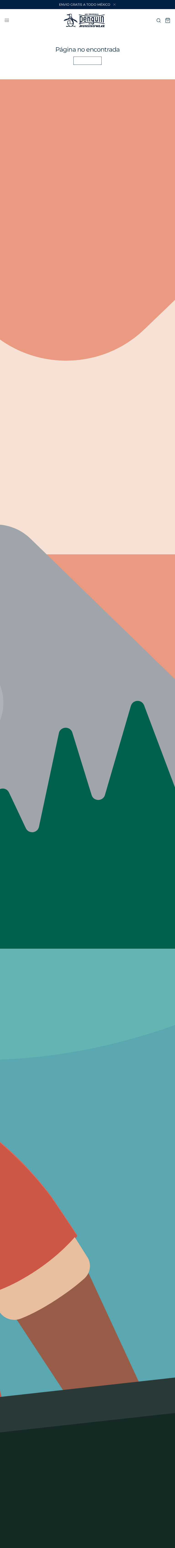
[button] (7, 20)
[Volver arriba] (168, 1541)
